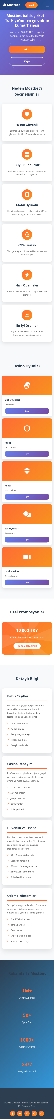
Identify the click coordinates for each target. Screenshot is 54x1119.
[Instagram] (27, 1113)
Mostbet (13, 5)
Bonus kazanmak (27, 646)
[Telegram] (34, 1113)
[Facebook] (12, 1113)
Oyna (27, 411)
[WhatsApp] (41, 1113)
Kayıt (27, 61)
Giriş (27, 49)
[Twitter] (19, 1113)
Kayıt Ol (31, 5)
